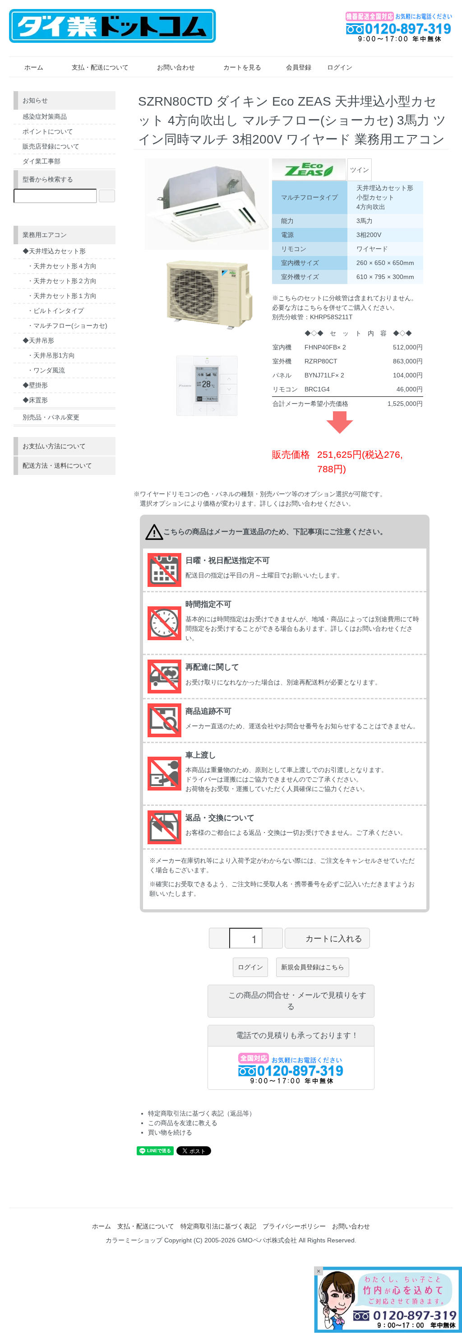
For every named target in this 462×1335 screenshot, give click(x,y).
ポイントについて (48, 131)
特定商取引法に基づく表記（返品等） (201, 1113)
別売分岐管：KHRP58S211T (312, 317)
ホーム (33, 67)
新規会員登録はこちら (312, 967)
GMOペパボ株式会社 (267, 1240)
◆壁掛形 (35, 385)
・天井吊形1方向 (51, 355)
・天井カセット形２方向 (62, 280)
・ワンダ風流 (46, 370)
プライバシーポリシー (294, 1226)
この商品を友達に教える (182, 1122)
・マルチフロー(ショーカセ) (67, 325)
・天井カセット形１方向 (62, 295)
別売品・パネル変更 (51, 417)
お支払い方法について (54, 446)
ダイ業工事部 (41, 161)
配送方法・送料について (57, 465)
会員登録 (298, 67)
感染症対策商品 (45, 116)
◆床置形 (35, 400)
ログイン (339, 67)
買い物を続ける (170, 1132)
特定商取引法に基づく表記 (218, 1226)
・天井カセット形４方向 (62, 266)
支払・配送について (100, 67)
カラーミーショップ (134, 1240)
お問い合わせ (176, 67)
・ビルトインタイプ (55, 310)
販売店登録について (51, 146)
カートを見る (242, 67)
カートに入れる (333, 938)
